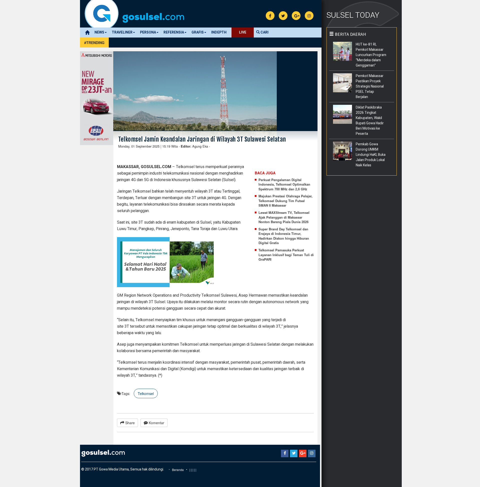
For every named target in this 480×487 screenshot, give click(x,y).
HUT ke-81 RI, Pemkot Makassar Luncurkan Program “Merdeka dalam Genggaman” (371, 55)
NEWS (99, 32)
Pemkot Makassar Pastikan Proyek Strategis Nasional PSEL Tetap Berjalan (370, 86)
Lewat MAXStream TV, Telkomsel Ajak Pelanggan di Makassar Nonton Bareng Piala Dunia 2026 (284, 217)
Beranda (178, 469)
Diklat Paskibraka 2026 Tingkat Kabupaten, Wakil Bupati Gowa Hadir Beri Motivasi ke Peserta (370, 120)
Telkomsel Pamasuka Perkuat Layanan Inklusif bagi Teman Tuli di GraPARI (286, 255)
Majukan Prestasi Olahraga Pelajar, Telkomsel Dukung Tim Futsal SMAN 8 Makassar (285, 201)
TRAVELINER (122, 32)
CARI (264, 32)
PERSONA (148, 32)
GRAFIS (198, 32)
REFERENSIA (174, 32)
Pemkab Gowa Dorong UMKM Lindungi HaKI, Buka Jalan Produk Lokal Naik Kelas (371, 155)
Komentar (156, 422)
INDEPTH (218, 32)
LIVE (242, 32)
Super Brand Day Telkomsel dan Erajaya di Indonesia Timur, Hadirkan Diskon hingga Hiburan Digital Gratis (283, 236)
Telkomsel (146, 393)
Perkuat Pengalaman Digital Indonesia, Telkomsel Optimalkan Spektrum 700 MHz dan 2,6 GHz (284, 184)
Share (129, 422)
